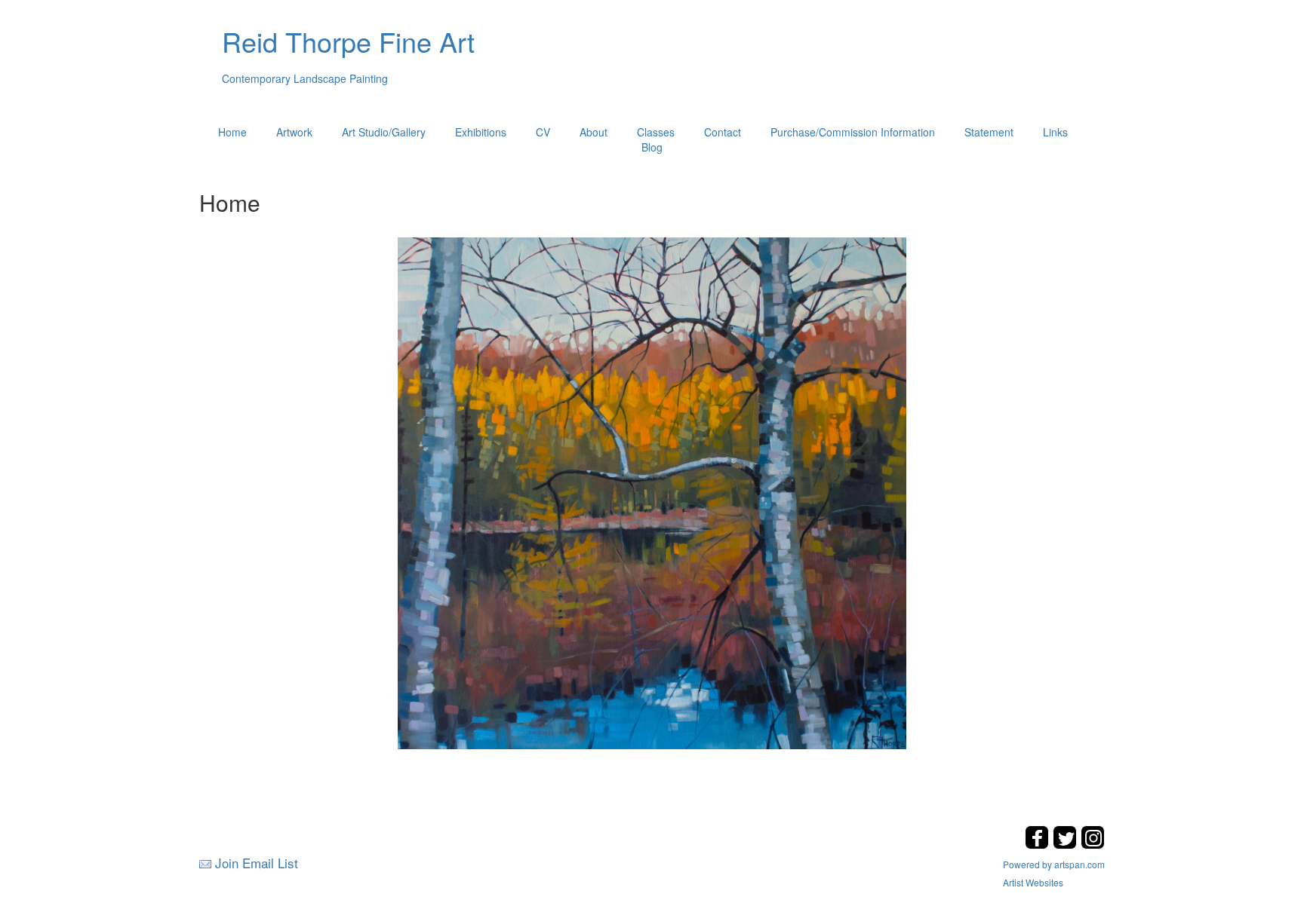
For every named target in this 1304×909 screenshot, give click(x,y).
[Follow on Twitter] (1067, 844)
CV (543, 131)
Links (1055, 131)
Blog (652, 147)
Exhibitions (480, 131)
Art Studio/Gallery (384, 131)
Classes (656, 131)
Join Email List (256, 862)
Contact (722, 131)
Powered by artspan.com (1054, 864)
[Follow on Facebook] (1039, 844)
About (593, 131)
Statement (988, 131)
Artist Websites (1033, 882)
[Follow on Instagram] (1093, 844)
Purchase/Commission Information (852, 131)
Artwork (294, 131)
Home (232, 131)
